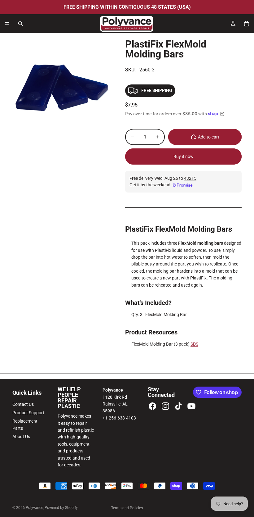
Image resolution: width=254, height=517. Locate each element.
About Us (21, 436)
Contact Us (23, 404)
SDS (194, 344)
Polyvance (34, 508)
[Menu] (7, 23)
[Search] (20, 23)
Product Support (28, 412)
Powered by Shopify (61, 508)
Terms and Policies (127, 508)
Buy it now (183, 156)
